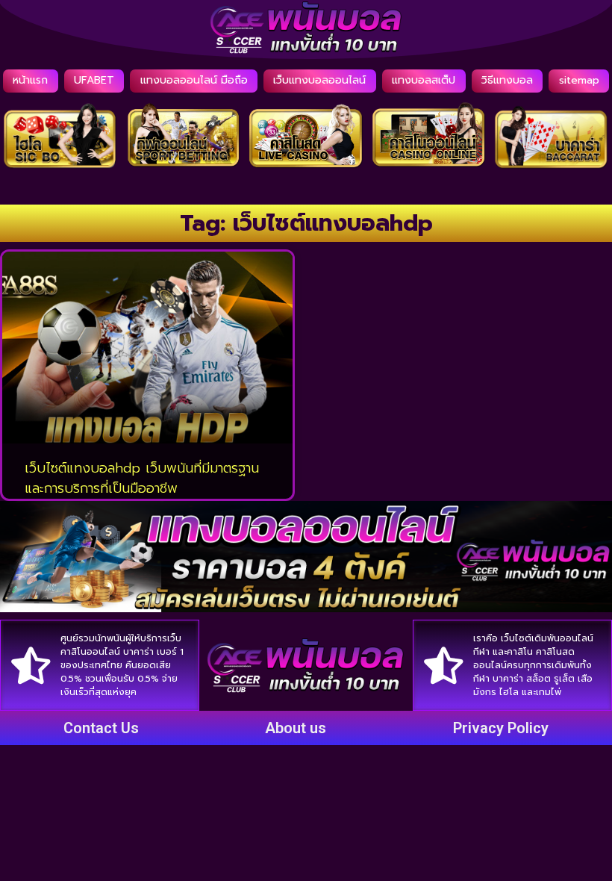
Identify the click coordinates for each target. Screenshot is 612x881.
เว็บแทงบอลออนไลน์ (319, 80)
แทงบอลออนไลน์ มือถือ (194, 80)
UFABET (94, 80)
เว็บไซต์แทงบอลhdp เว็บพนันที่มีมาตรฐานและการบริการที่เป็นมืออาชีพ (142, 478)
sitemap (579, 80)
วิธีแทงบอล (507, 80)
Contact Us (101, 728)
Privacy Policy (501, 728)
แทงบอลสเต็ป (423, 80)
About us (295, 728)
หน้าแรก (30, 80)
